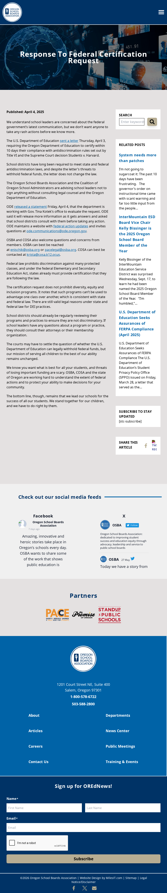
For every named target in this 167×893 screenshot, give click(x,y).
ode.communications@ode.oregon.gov (56, 231)
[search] (152, 122)
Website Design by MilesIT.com (101, 878)
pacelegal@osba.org (60, 249)
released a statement (30, 206)
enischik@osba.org (25, 249)
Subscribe (83, 858)
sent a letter (69, 140)
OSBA (114, 559)
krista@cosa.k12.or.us (43, 254)
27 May (125, 560)
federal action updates (70, 226)
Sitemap (131, 878)
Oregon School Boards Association (48, 523)
